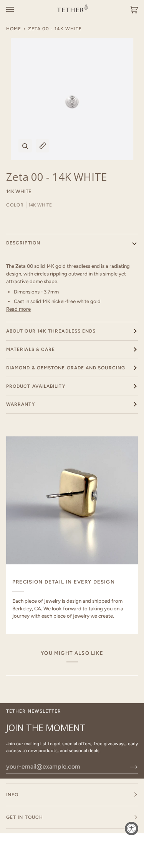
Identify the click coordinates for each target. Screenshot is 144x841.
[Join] (128, 767)
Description (23, 243)
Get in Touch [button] (24, 817)
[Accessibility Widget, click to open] (131, 828)
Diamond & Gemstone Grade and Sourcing (65, 367)
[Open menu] (17, 9)
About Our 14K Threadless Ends (51, 331)
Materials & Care (30, 349)
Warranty (20, 404)
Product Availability (36, 386)
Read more (18, 309)
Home (13, 28)
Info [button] (12, 794)
